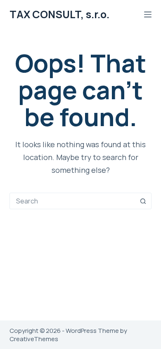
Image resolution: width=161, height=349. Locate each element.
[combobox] (72, 201)
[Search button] (143, 201)
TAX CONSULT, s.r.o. (59, 14)
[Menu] (148, 14)
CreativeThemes (33, 339)
